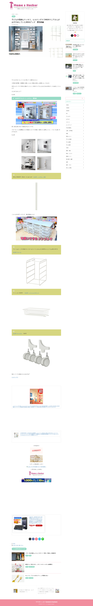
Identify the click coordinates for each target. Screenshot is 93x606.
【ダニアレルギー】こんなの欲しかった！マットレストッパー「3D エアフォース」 (78, 55)
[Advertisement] (36, 68)
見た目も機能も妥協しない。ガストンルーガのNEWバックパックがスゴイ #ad (78, 66)
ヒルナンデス (15, 377)
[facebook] (33, 539)
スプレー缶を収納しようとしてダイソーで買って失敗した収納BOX (40, 553)
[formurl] (78, 35)
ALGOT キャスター (17, 333)
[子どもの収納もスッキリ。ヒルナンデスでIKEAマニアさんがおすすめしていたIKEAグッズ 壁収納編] (39, 539)
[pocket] (36, 539)
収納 (19, 545)
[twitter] (30, 539)
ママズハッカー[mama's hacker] (46, 602)
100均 (14, 543)
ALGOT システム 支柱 (39, 177)
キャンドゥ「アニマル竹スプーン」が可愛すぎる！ (37, 575)
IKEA (17, 545)
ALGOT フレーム (17, 252)
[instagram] (75, 35)
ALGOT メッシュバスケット (32, 293)
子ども (22, 545)
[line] (42, 539)
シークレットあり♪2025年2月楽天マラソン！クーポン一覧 (78, 89)
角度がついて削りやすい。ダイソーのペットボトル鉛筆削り (39, 564)
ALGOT (14, 545)
